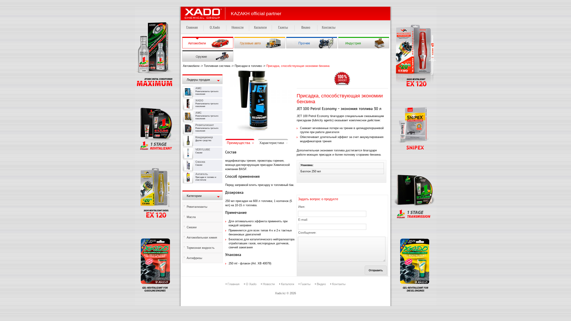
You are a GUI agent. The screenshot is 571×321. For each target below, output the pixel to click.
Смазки (192, 227)
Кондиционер (204, 137)
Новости (238, 27)
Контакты (328, 27)
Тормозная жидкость (201, 247)
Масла (191, 217)
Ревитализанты (197, 206)
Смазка (200, 161)
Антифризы (194, 258)
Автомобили (191, 66)
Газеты (283, 27)
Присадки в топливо (248, 66)
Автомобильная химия (202, 237)
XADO (199, 100)
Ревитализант (204, 125)
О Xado (215, 27)
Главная (192, 27)
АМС (198, 88)
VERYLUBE (202, 149)
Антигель (201, 174)
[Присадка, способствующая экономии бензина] (258, 72)
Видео (305, 27)
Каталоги (260, 27)
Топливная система (217, 66)
